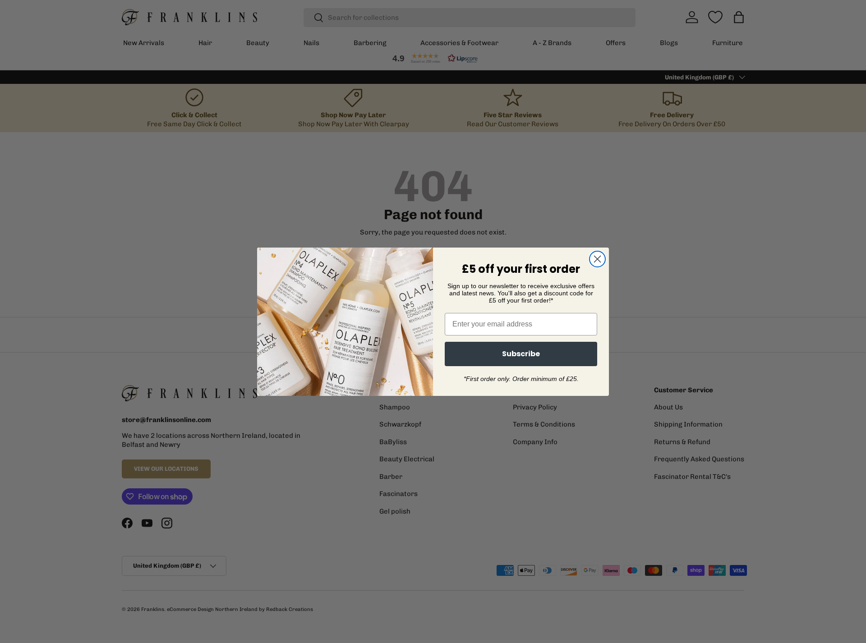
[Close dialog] (597, 259)
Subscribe (521, 354)
